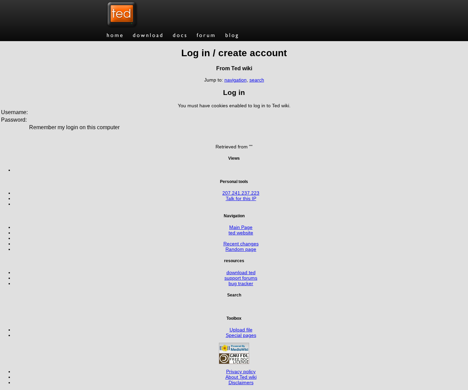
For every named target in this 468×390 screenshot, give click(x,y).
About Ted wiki (241, 377)
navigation (235, 80)
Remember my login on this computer (74, 127)
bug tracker (241, 283)
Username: (14, 112)
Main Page (241, 227)
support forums (240, 278)
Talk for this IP (241, 198)
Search (234, 295)
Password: (14, 120)
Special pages (241, 335)
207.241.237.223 (240, 193)
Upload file (241, 329)
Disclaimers (241, 382)
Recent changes (241, 243)
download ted (241, 272)
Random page (240, 249)
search (256, 80)
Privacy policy (241, 371)
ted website (241, 232)
